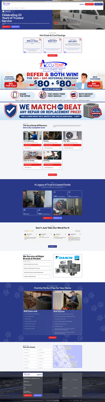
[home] (6, 4)
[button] (4, 8)
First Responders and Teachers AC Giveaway (52, 1)
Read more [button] (55, 241)
